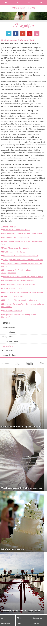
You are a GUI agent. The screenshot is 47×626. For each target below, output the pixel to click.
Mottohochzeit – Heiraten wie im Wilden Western (22, 233)
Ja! (2, 618)
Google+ (22, 33)
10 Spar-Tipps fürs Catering (13, 288)
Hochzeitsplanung (9, 332)
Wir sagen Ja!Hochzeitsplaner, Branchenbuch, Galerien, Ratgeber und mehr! (23, 9)
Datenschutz (37, 618)
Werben (36, 623)
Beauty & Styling (8, 337)
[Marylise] (29, 364)
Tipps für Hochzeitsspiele (13, 296)
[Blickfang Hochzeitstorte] (23, 521)
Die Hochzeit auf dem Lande (14, 252)
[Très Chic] (17, 364)
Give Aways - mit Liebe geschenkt (16, 237)
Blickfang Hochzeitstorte (12, 549)
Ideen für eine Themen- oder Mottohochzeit (20, 300)
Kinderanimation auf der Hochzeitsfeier (18, 280)
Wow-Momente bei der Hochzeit (16, 248)
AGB (19, 618)
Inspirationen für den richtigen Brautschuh (21, 426)
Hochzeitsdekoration (10, 341)
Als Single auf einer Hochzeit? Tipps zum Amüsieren (23, 259)
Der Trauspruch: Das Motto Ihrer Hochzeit (19, 284)
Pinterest (29, 33)
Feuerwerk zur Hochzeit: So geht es (16, 229)
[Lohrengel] (41, 364)
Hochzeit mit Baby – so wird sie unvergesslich (20, 256)
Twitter (8, 33)
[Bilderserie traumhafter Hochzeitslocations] (23, 583)
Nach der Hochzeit (9, 355)
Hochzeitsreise (7, 350)
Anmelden (18, 2)
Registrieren (29, 2)
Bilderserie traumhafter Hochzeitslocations (21, 610)
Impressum (5, 623)
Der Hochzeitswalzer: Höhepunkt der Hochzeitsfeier (23, 292)
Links (19, 623)
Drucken (36, 33)
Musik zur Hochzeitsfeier (12, 310)
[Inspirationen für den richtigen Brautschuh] (23, 398)
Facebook (15, 33)
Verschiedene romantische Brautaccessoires (21, 487)
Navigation (6, 2)
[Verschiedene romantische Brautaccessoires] (23, 460)
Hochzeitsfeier (7, 346)
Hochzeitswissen (8, 327)
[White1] (5, 364)
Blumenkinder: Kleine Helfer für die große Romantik (23, 276)
